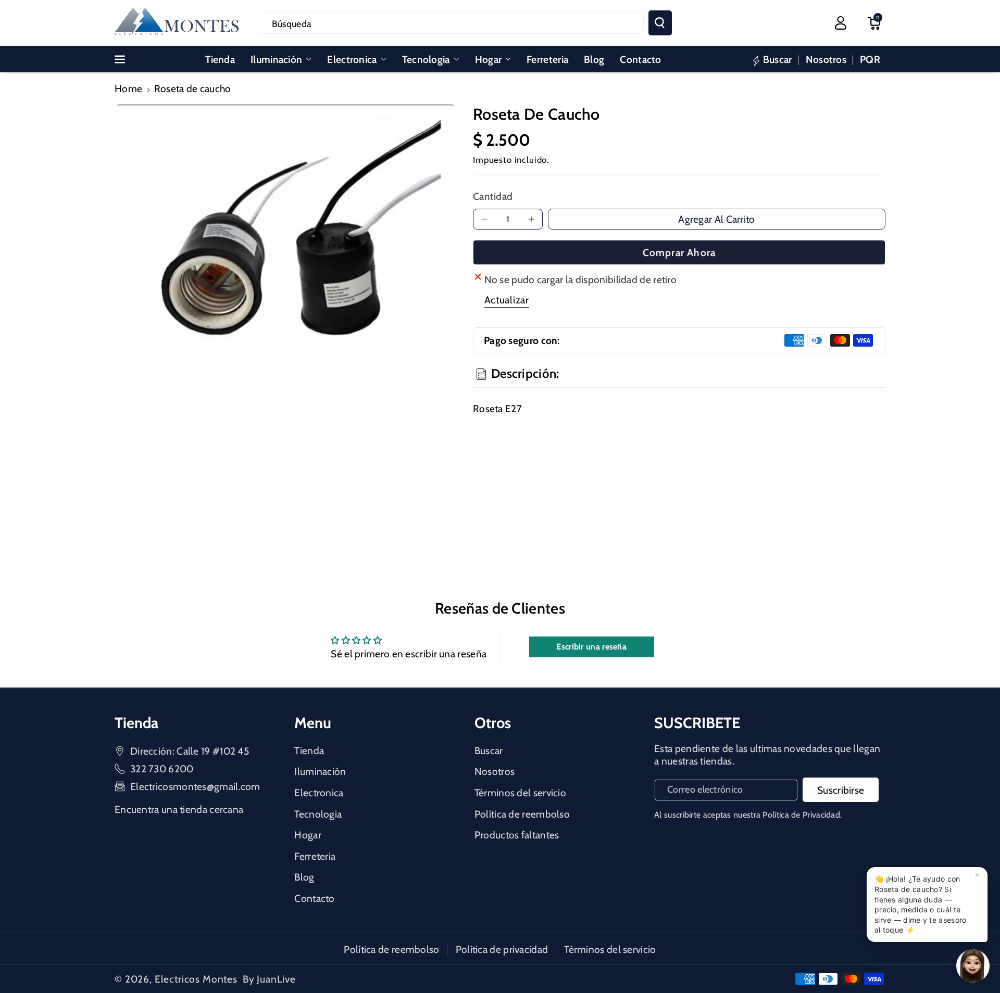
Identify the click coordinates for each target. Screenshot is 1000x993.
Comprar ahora (679, 252)
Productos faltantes (516, 835)
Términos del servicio (520, 792)
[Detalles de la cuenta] (840, 22)
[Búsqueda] (660, 22)
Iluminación (276, 59)
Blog (304, 877)
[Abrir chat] (973, 966)
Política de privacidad (502, 949)
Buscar (488, 750)
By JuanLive (269, 979)
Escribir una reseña (591, 647)
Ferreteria (314, 856)
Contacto (314, 898)
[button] (874, 22)
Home (128, 88)
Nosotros (494, 771)
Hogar (488, 59)
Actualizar (506, 300)
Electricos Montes (196, 979)
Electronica (352, 59)
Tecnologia (426, 59)
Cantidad (492, 196)
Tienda (309, 750)
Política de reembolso (522, 814)
